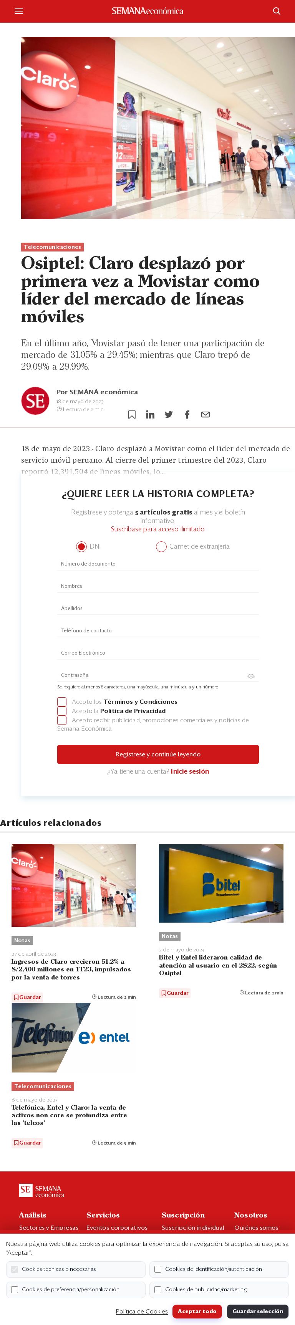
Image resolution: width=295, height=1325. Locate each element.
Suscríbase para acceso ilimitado (158, 529)
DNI (94, 547)
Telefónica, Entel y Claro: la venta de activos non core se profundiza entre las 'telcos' (69, 1115)
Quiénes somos (256, 1228)
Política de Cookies (142, 1311)
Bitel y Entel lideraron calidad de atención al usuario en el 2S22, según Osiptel (218, 965)
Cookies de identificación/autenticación (213, 1269)
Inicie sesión (190, 772)
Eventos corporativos (117, 1228)
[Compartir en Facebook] (187, 414)
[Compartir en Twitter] (168, 414)
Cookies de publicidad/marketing (206, 1289)
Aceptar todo (197, 1311)
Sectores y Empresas (48, 1228)
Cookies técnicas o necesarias (59, 1269)
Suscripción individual (193, 1228)
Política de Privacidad (133, 711)
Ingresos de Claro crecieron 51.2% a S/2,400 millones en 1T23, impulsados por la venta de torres (71, 969)
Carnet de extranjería (199, 547)
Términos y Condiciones (140, 702)
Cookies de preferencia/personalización (70, 1289)
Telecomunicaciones (52, 247)
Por (97, 392)
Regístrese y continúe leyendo (158, 754)
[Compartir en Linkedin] (150, 414)
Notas (22, 940)
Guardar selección (257, 1311)
